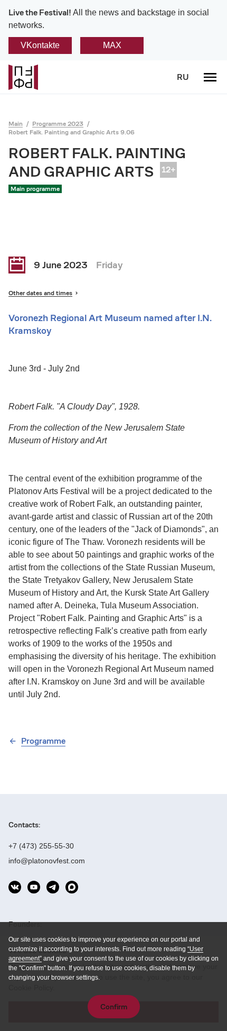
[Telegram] (52, 887)
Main (15, 123)
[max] (71, 887)
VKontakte (40, 45)
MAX (112, 45)
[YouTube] (33, 887)
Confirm (113, 1006)
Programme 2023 (57, 123)
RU (183, 77)
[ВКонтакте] (14, 887)
